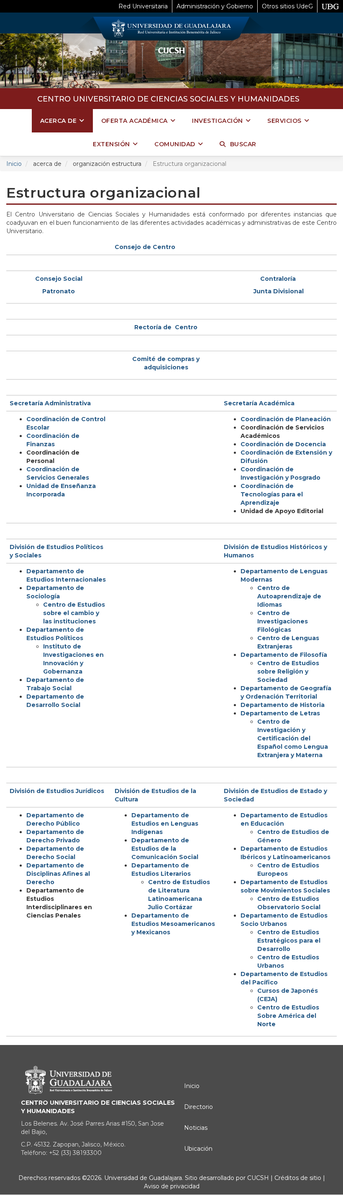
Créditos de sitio (297, 1178)
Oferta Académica (134, 121)
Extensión (111, 144)
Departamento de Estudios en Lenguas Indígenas (164, 823)
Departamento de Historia (283, 705)
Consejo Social (58, 278)
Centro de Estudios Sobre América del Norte (288, 1016)
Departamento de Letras (280, 713)
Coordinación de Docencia (283, 444)
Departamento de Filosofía (284, 655)
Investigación (217, 121)
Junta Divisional (278, 291)
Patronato (58, 291)
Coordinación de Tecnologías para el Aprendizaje (272, 494)
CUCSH (258, 1178)
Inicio (14, 164)
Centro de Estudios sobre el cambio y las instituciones (74, 613)
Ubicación (198, 1148)
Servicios (284, 121)
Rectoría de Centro (165, 327)
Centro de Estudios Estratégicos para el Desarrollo (288, 940)
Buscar (243, 144)
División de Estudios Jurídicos (57, 791)
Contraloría (278, 278)
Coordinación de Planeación (286, 419)
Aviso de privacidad (172, 1186)
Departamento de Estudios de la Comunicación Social (164, 848)
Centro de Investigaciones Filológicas (282, 621)
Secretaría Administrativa (50, 403)
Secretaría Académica (259, 403)
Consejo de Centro (145, 247)
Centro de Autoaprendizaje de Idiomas (289, 596)
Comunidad (174, 144)
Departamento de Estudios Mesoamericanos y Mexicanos (173, 924)
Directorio (198, 1107)
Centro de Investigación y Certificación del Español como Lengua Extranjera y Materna (292, 738)
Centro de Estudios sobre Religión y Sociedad (288, 671)
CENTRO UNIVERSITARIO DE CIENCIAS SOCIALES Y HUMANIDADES (168, 99)
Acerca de (58, 121)
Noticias (195, 1127)
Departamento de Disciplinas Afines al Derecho (58, 874)
